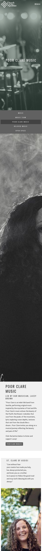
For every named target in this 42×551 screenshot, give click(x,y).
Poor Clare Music (20, 122)
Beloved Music (21, 126)
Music (21, 113)
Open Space (21, 131)
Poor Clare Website (14, 444)
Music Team (20, 117)
